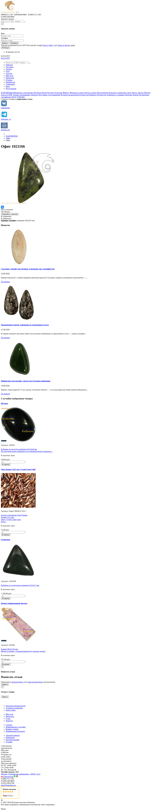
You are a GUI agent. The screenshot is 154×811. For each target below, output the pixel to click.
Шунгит (4, 403)
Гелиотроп (5, 540)
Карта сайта (11, 710)
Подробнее (5, 282)
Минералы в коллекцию (23, 93)
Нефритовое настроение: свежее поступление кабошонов (25, 381)
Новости (9, 65)
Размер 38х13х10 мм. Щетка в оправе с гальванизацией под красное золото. (23, 650)
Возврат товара (12, 729)
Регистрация (11, 89)
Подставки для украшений (49, 95)
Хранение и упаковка (116, 95)
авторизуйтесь (17, 682)
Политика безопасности (16, 706)
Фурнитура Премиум (88, 95)
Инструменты (102, 93)
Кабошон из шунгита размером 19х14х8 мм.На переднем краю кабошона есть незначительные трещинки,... (27, 450)
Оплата (9, 69)
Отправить (14, 43)
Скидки (9, 73)
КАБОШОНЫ (7, 93)
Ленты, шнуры (138, 93)
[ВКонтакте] (2, 207)
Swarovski (58, 93)
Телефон (4, 38)
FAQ (8, 71)
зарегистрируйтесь (35, 682)
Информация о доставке (16, 727)
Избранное (10, 738)
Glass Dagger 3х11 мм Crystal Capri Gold (18, 469)
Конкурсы (10, 78)
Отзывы (9, 80)
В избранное (6, 219)
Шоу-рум (9, 76)
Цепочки (128, 95)
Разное (135, 95)
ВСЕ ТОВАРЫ (18, 97)
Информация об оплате (15, 731)
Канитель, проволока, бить (120, 93)
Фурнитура (101, 95)
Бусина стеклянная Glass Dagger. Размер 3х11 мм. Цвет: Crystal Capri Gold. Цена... (14, 518)
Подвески (38, 93)
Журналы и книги (77, 93)
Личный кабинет (13, 735)
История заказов (12, 740)
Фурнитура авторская (70, 95)
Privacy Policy (48, 45)
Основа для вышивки (21, 95)
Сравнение (10, 84)
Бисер (44, 93)
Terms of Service (63, 45)
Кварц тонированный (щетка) (14, 603)
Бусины (50, 93)
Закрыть (5, 43)
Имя (2, 33)
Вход (8, 86)
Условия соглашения (14, 708)
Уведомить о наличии (10, 214)
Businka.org (10, 82)
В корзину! (6, 464)
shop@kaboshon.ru (8, 785)
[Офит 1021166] (28, 205)
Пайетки (34, 95)
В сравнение (6, 216)
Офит (8, 138)
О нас (8, 719)
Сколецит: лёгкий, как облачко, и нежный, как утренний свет (28, 269)
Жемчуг (66, 93)
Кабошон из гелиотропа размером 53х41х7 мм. (20, 585)
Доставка (9, 67)
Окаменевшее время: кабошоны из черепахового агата (25, 325)
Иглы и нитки (90, 93)
